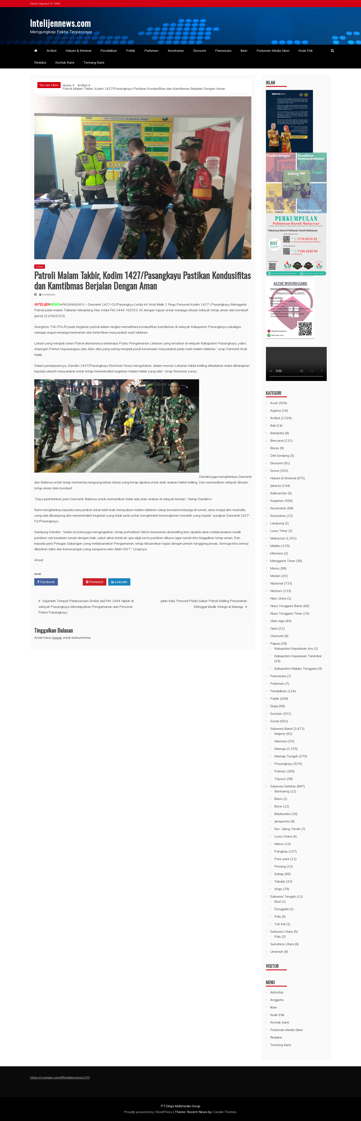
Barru (278, 799)
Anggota (276, 1000)
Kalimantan (278, 493)
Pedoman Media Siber (273, 50)
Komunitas (278, 516)
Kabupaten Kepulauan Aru (293, 648)
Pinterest (96, 582)
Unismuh (276, 951)
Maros (275, 568)
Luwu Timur (278, 531)
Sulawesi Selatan (283, 786)
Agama (275, 410)
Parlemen (151, 50)
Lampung (277, 523)
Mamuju (280, 748)
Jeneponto (282, 821)
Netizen (276, 591)
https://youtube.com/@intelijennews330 (60, 1077)
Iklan (243, 50)
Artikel (51, 50)
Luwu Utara (283, 836)
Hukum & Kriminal (78, 50)
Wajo (278, 889)
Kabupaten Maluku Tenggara (295, 668)
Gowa (274, 470)
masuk (57, 637)
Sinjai (274, 706)
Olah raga (277, 621)
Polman (280, 771)
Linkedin (120, 582)
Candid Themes (224, 1112)
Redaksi (40, 62)
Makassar (277, 538)
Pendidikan (108, 50)
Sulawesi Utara (281, 931)
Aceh (274, 403)
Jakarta (275, 485)
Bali (273, 425)
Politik (130, 50)
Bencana (276, 440)
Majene (279, 733)
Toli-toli (279, 924)
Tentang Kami (93, 62)
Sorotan (276, 713)
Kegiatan (276, 501)
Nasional (276, 583)
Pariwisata (223, 50)
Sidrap (279, 874)
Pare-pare (282, 859)
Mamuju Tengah (286, 756)
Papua (275, 643)
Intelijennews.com (60, 22)
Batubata (277, 433)
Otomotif (276, 636)
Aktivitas (276, 992)
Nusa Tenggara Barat (286, 606)
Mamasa (276, 553)
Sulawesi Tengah (283, 896)
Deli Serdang (279, 455)
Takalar (279, 881)
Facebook (47, 582)
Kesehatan (176, 50)
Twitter (72, 582)
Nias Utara (278, 598)
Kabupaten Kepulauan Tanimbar (298, 656)
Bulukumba (282, 814)
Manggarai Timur (282, 561)
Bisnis (274, 448)
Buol (277, 901)
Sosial (274, 721)
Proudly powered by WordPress (148, 1112)
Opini (274, 628)
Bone (278, 806)
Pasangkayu (283, 764)
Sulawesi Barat (281, 728)
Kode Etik (306, 50)
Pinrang (280, 866)
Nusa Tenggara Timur (286, 613)
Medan (275, 576)
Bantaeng (281, 791)
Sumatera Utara (282, 944)
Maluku (275, 546)
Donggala (281, 909)
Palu (277, 916)
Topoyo (280, 779)
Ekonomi (199, 50)
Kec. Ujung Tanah (287, 829)
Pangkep (281, 851)
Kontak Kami (64, 62)
